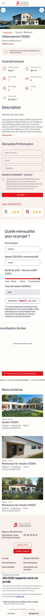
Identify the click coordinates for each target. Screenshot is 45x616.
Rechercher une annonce (30, 568)
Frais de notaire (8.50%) (18, 286)
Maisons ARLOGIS (31, 558)
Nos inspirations (30, 563)
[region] (22, 355)
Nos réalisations (9, 563)
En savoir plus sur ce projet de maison (21, 374)
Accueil (5, 558)
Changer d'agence (22, 551)
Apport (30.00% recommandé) (21, 256)
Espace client (22, 545)
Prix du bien (11, 243)
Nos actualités (8, 567)
